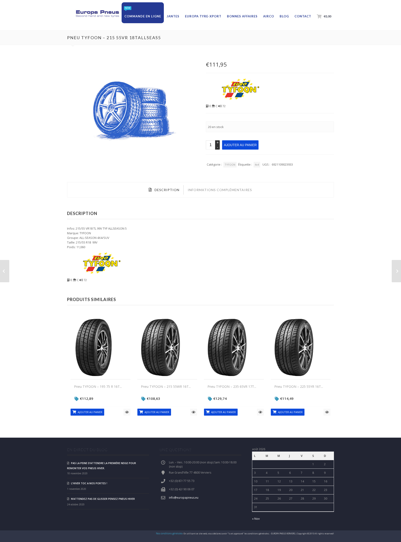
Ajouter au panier (240, 145)
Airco (268, 16)
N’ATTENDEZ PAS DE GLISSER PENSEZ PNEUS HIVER (103, 498)
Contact (302, 16)
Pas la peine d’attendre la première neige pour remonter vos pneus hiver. (101, 465)
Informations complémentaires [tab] (220, 190)
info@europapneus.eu (183, 498)
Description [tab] (166, 190)
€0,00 (327, 16)
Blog (284, 16)
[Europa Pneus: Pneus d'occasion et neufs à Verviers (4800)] (97, 14)
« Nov (256, 519)
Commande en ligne (142, 16)
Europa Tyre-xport (203, 16)
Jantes (173, 16)
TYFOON (230, 164)
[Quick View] (126, 412)
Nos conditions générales (169, 533)
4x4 (257, 164)
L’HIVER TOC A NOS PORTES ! (89, 483)
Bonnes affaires (242, 16)
